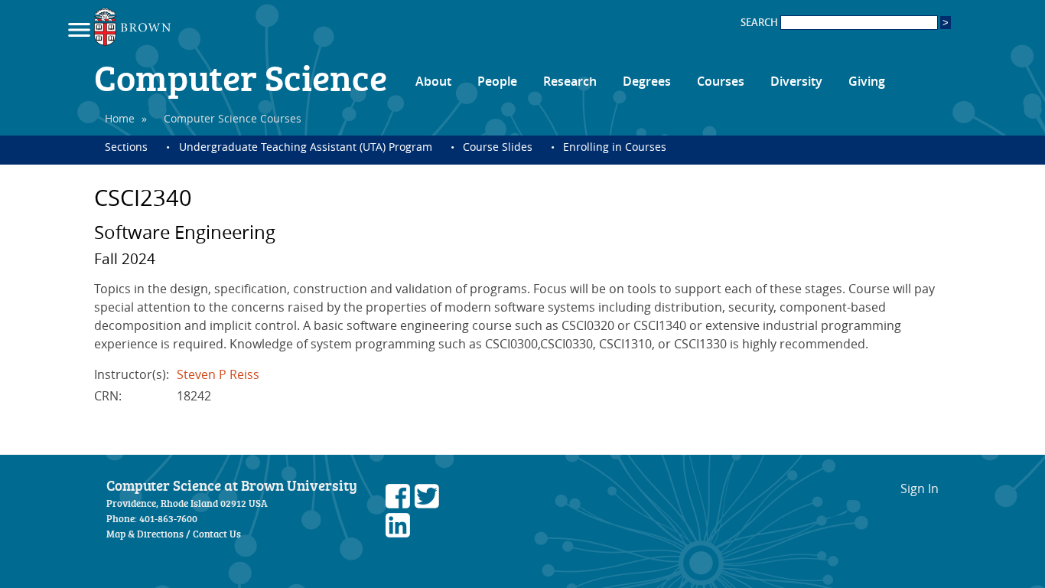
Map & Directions (145, 534)
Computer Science (240, 76)
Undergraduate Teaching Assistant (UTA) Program (305, 146)
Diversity (796, 81)
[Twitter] (427, 503)
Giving (866, 81)
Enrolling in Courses (614, 146)
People (497, 81)
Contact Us (217, 534)
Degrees (647, 81)
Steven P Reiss (218, 374)
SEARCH (760, 22)
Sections (126, 146)
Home (120, 118)
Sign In (919, 488)
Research (570, 81)
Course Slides (497, 146)
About (433, 81)
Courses (720, 81)
